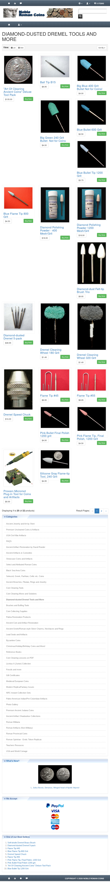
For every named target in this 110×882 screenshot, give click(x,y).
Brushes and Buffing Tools (17, 605)
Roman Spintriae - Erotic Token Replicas (24, 739)
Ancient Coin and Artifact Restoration (22, 623)
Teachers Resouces (15, 745)
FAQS (9, 541)
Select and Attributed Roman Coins (21, 564)
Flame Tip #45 (49, 395)
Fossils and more (13, 669)
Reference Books (13, 652)
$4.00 (81, 93)
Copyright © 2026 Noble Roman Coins (84, 878)
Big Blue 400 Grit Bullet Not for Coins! (89, 87)
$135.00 (8, 99)
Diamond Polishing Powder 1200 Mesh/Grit (89, 228)
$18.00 (45, 238)
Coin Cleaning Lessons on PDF (20, 658)
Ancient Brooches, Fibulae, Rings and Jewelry (26, 582)
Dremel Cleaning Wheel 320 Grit (87, 356)
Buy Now (28, 99)
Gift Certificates (13, 675)
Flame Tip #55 (86, 395)
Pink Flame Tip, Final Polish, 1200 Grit (90, 437)
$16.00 (8, 419)
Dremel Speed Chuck (16, 414)
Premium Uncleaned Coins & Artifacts (22, 529)
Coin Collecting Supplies (16, 611)
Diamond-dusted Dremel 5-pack (13, 336)
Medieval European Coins (17, 681)
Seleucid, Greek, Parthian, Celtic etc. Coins (25, 576)
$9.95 (81, 296)
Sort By (101, 47)
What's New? (12, 760)
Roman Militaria (13, 722)
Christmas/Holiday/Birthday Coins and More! (25, 646)
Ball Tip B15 (48, 82)
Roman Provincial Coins (16, 733)
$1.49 (44, 357)
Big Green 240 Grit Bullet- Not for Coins (53, 139)
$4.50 (7, 221)
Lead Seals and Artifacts (16, 634)
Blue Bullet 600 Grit (89, 129)
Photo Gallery (12, 704)
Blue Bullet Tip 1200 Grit (90, 174)
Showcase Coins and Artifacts (19, 559)
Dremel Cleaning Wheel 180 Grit (50, 351)
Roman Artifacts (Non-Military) (19, 728)
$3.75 (81, 180)
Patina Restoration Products (18, 617)
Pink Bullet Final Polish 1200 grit (54, 434)
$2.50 (81, 134)
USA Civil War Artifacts (16, 535)
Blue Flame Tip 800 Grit (15, 215)
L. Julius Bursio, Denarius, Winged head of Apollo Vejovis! (55, 788)
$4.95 (44, 481)
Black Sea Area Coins (15, 570)
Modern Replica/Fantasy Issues (20, 687)
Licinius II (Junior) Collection (18, 663)
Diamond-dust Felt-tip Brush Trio (90, 290)
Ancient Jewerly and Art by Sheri (20, 524)
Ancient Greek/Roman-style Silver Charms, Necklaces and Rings (35, 629)
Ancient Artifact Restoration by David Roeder (25, 547)
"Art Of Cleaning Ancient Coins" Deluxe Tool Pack (17, 92)
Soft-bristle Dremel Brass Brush (21, 842)
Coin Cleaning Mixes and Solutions (21, 594)
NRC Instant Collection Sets (18, 693)
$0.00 (7, 501)
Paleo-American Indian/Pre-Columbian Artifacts (26, 699)
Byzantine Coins (13, 640)
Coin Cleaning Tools (14, 588)
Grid (21, 47)
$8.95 (44, 86)
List (13, 47)
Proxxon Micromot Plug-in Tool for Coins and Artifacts (17, 494)
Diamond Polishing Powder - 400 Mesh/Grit (52, 230)
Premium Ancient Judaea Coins (20, 710)
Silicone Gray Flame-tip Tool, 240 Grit (55, 474)
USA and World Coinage (16, 751)
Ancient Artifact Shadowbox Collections (23, 716)
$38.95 (8, 342)
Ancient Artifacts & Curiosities (19, 553)
